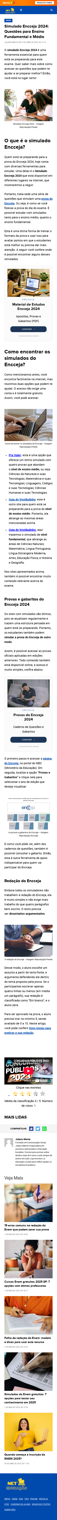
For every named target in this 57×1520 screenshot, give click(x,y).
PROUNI (34, 1498)
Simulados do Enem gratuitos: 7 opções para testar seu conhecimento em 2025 (25, 1398)
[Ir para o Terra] (9, 3)
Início (8, 20)
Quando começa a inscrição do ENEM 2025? (24, 1457)
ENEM (14, 1498)
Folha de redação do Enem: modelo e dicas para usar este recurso (27, 1340)
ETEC (6, 1504)
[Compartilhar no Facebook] (31, 1129)
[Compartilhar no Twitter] (38, 1129)
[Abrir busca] (51, 10)
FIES (27, 1498)
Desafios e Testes (41, 1504)
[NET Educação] (10, 11)
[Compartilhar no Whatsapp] (44, 1129)
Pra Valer (15, 455)
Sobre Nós (9, 1509)
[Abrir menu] (21, 10)
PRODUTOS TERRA (44, 3)
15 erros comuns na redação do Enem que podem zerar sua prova (26, 1227)
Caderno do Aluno (20, 1504)
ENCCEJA (43, 1498)
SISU (21, 1498)
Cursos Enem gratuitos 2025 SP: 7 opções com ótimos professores (27, 1284)
